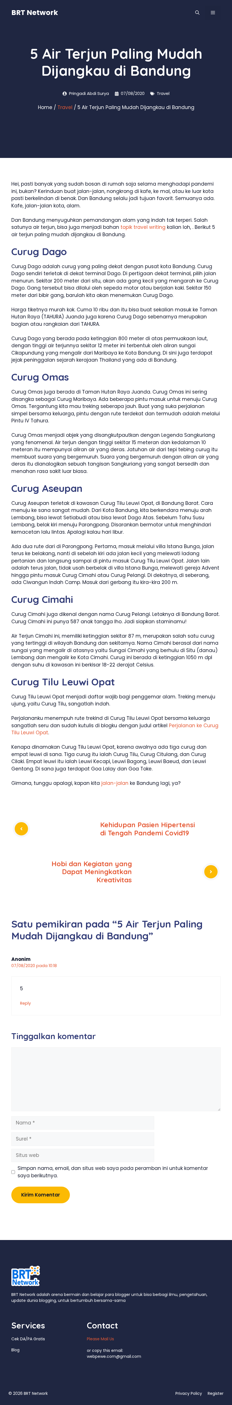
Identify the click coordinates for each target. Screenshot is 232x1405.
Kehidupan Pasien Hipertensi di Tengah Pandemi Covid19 (147, 828)
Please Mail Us (100, 1339)
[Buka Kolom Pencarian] (197, 13)
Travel (163, 93)
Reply (25, 1003)
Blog (15, 1350)
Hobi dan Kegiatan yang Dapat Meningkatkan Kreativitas (91, 871)
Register (216, 1393)
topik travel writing (143, 227)
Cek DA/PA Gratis (28, 1339)
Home (45, 107)
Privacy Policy (188, 1393)
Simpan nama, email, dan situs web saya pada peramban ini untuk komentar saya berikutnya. (113, 1172)
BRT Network (34, 13)
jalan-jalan (114, 783)
